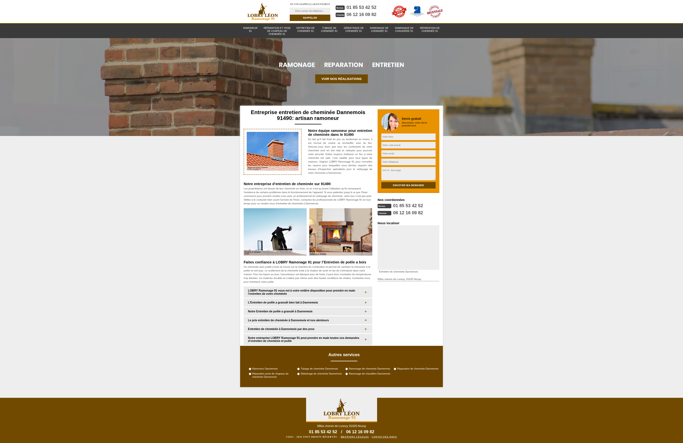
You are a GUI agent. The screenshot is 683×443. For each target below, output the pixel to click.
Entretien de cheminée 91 (306, 29)
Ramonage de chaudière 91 (404, 29)
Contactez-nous (384, 437)
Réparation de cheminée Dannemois (417, 368)
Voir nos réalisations (341, 79)
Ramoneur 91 (250, 29)
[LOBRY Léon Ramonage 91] (262, 11)
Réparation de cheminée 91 (430, 29)
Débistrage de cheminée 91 (354, 29)
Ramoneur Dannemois (265, 368)
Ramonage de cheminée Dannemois (369, 368)
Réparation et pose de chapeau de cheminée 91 (277, 31)
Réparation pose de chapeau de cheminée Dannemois (270, 375)
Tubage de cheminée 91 (329, 29)
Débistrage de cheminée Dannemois (321, 373)
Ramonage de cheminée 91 (379, 29)
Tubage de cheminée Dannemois (319, 368)
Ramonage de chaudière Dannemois (369, 373)
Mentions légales (355, 437)
